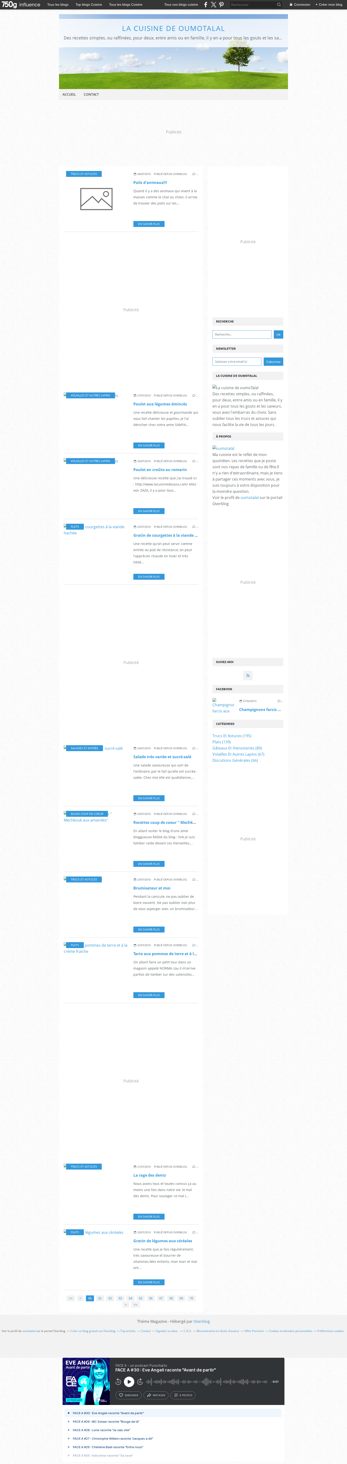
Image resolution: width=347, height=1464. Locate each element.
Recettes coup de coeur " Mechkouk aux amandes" (181, 822)
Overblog (202, 1321)
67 (161, 1298)
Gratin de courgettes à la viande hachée (170, 535)
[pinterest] (221, 4)
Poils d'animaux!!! (150, 182)
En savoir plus (149, 224)
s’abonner (131, 1395)
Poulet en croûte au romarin (160, 469)
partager (159, 1395)
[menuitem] (69, 94)
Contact (91, 94)
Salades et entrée (84, 748)
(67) (238, 754)
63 (120, 1298)
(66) (235, 760)
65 (140, 1298)
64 (130, 1298)
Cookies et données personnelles (290, 1331)
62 (110, 1298)
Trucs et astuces (84, 174)
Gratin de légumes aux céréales (162, 1240)
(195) (231, 735)
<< (71, 1298)
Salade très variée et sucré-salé (162, 756)
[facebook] (206, 4)
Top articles (128, 1331)
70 (191, 1298)
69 (181, 1298)
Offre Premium (254, 1331)
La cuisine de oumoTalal (173, 28)
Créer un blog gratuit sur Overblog (92, 1331)
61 (100, 1298)
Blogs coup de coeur (87, 814)
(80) (237, 748)
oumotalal (250, 497)
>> (135, 1305)
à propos (186, 1395)
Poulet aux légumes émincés (160, 404)
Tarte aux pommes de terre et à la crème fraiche (178, 953)
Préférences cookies (330, 1331)
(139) (221, 742)
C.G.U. (187, 1331)
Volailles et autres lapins (90, 395)
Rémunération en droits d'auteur (218, 1331)
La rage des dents (149, 1175)
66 (150, 1298)
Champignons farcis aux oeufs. (268, 709)
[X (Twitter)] (213, 4)
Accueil (69, 94)
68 (171, 1298)
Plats (75, 527)
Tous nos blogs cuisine (181, 4)
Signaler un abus (167, 1331)
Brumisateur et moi (151, 888)
